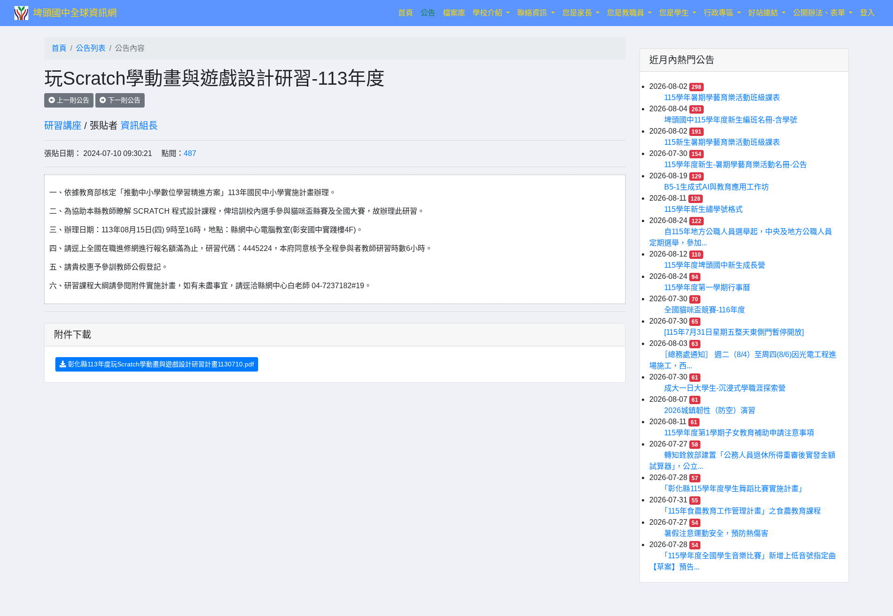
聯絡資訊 (533, 13)
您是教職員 (626, 13)
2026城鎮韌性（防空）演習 (709, 410)
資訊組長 (139, 126)
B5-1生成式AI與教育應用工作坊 (716, 187)
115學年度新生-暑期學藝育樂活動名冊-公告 (735, 165)
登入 (867, 13)
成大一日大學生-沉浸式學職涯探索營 (725, 388)
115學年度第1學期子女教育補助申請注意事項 (739, 433)
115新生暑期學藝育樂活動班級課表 (722, 142)
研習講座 (62, 126)
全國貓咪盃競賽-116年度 (704, 310)
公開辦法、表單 (820, 13)
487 (190, 153)
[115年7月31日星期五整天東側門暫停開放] (734, 332)
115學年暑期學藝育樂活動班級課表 (722, 98)
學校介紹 (488, 13)
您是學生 (675, 13)
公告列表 (91, 48)
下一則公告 (123, 100)
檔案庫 (454, 13)
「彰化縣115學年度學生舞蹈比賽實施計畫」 (735, 489)
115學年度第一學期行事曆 (707, 287)
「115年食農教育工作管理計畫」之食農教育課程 (742, 511)
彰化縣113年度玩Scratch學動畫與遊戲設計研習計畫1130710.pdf (160, 364)
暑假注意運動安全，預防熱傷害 (716, 533)
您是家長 (578, 13)
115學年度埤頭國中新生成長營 (714, 265)
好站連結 (764, 13)
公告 (427, 13)
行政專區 (719, 13)
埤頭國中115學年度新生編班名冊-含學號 (730, 120)
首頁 (407, 12)
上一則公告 (72, 100)
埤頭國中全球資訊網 (75, 13)
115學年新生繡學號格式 (703, 209)
